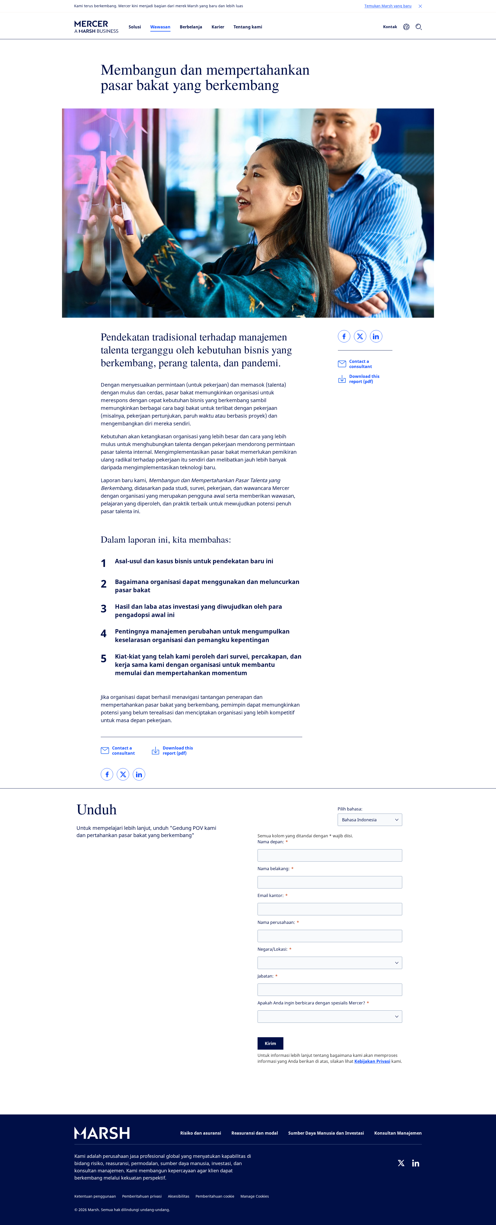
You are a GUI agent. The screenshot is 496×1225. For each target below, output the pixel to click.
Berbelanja (191, 27)
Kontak (390, 26)
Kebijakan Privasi (372, 1061)
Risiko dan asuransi (200, 1133)
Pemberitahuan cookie (215, 1196)
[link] (107, 774)
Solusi (135, 27)
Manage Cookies (255, 1196)
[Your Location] (406, 27)
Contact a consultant (123, 750)
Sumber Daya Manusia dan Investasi (326, 1133)
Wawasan (160, 27)
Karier (218, 27)
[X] (401, 1163)
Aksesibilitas (178, 1196)
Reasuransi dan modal (254, 1133)
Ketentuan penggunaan (95, 1196)
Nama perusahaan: (276, 922)
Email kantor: (271, 896)
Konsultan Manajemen (398, 1133)
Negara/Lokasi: (273, 949)
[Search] (419, 27)
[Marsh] (102, 1134)
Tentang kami (248, 27)
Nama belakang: (274, 869)
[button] (420, 6)
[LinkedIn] (416, 1163)
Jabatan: (266, 976)
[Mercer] (96, 27)
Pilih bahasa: (350, 809)
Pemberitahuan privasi (142, 1196)
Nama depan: (271, 842)
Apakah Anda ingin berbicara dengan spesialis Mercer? (311, 1003)
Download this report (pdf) (178, 750)
